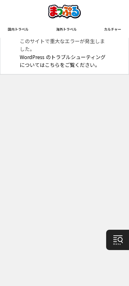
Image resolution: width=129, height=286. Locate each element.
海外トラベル (66, 29)
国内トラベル (18, 29)
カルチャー (112, 29)
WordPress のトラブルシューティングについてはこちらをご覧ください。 (63, 61)
